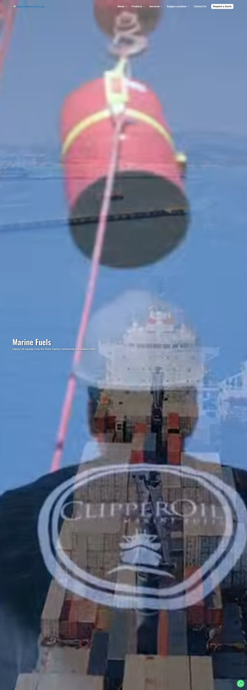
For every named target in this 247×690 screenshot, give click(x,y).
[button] (125, 6)
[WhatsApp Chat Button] (240, 683)
